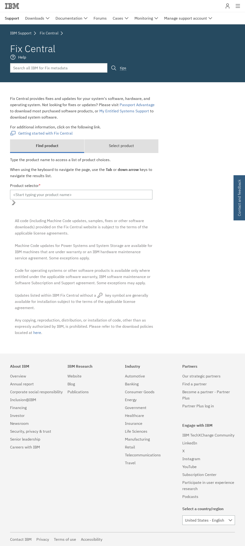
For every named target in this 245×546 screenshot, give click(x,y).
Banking (132, 384)
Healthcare (134, 415)
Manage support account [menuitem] (185, 18)
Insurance (133, 423)
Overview (18, 376)
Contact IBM (21, 539)
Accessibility (91, 539)
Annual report (22, 384)
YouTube (189, 466)
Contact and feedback (239, 198)
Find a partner (194, 384)
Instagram (191, 458)
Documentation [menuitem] (69, 18)
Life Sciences (136, 431)
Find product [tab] (47, 145)
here (37, 332)
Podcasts (190, 496)
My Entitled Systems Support (124, 111)
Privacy (42, 539)
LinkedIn (189, 443)
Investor (17, 415)
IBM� (12, 6)
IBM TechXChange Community (208, 435)
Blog (71, 384)
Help (22, 57)
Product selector (25, 185)
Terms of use (65, 539)
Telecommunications (143, 455)
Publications (78, 391)
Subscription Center (199, 474)
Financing (18, 407)
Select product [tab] (121, 145)
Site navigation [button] (238, 8)
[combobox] (208, 520)
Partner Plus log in (198, 406)
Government (135, 407)
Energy (131, 399)
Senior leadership (25, 439)
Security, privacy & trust (30, 431)
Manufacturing (137, 439)
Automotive (135, 376)
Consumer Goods (140, 391)
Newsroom (19, 423)
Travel (130, 462)
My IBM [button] (227, 8)
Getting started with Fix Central (45, 133)
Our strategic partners (201, 376)
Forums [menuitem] (100, 18)
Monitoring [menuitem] (143, 18)
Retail (130, 447)
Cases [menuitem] (118, 18)
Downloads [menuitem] (34, 18)
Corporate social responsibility (36, 391)
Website (74, 376)
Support (12, 18)
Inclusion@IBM (23, 399)
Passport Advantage (137, 104)
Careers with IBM (25, 447)
